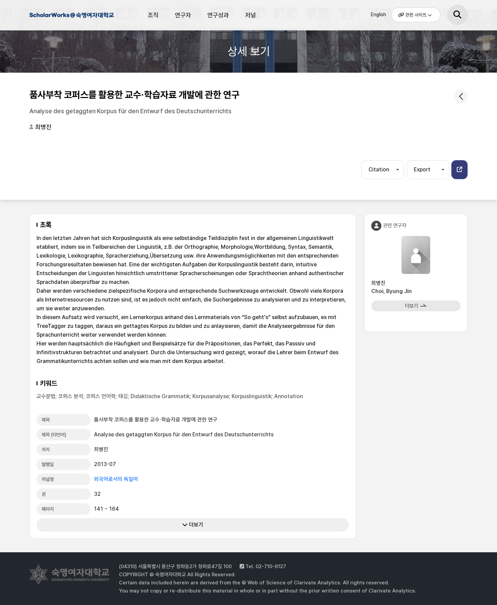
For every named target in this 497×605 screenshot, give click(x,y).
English (378, 14)
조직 (153, 15)
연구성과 (218, 15)
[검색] (457, 15)
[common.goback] (461, 96)
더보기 (195, 525)
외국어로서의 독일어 (116, 479)
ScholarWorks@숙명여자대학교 (71, 16)
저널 (250, 15)
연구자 (183, 15)
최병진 (43, 126)
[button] (459, 169)
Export (422, 169)
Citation (379, 169)
